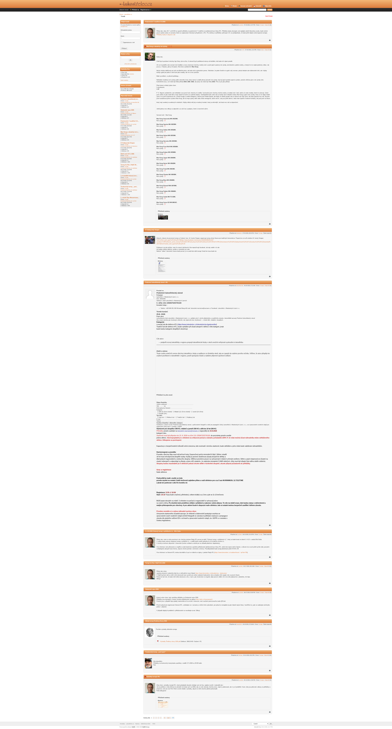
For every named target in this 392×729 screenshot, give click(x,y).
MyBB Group (145, 727)
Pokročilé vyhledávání (130, 63)
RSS (154, 724)
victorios (132, 74)
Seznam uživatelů (246, 6)
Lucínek (134, 124)
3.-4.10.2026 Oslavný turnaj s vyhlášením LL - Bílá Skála (163, 531)
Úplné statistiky (124, 80)
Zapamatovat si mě (129, 42)
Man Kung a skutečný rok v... (130, 132)
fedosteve (134, 146)
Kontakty (122, 724)
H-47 (133, 135)
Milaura (134, 113)
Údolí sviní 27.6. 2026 (127, 154)
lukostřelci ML (135, 102)
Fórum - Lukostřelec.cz (125, 14)
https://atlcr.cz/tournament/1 (204, 599)
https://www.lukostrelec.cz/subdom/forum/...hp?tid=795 (231, 552)
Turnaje (126, 100)
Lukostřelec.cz (130, 724)
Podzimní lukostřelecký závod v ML (156, 282)
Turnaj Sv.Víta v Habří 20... (129, 165)
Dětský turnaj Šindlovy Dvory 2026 (156, 621)
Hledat (235, 6)
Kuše (126, 133)
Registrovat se (144, 10)
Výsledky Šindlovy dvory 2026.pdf (170, 641)
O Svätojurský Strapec (128, 143)
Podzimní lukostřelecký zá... (130, 99)
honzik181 (239, 624)
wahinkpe (134, 157)
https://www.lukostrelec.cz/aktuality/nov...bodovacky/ (211, 573)
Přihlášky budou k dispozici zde (165, 34)
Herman (240, 655)
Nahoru (137, 724)
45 (164, 717)
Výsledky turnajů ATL (153, 676)
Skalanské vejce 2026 (127, 110)
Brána (227, 6)
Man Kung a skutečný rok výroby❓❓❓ (159, 46)
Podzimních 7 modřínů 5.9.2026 (155, 21)
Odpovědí (267, 25)
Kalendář (258, 6)
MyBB (133, 727)
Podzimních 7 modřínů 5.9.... (130, 121)
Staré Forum (269, 16)
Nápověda (268, 6)
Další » (168, 717)
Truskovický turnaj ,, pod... (129, 186)
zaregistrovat (124, 26)
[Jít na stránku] (173, 718)
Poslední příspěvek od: (126, 102)
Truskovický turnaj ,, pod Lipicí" (155, 652)
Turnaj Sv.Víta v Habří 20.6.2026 (155, 563)
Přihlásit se (135, 10)
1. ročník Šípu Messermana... (130, 197)
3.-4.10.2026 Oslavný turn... (129, 176)
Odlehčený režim (145, 724)
